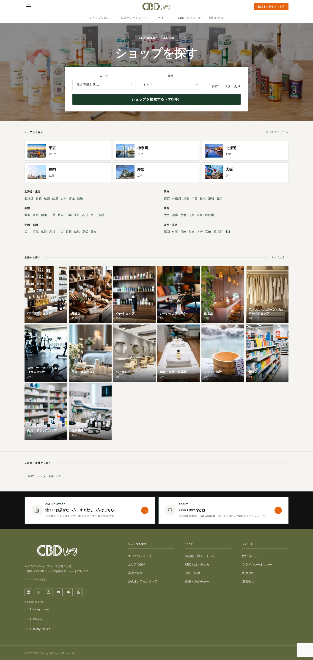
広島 (36, 231)
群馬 (219, 198)
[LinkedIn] (28, 592)
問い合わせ (216, 17)
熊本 (192, 231)
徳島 (77, 231)
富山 (93, 215)
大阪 (167, 215)
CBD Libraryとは (189, 17)
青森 (39, 198)
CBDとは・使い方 (197, 564)
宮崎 (208, 231)
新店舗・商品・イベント (201, 556)
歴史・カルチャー (197, 581)
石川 (85, 215)
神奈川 (176, 198)
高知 (93, 231)
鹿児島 (217, 231)
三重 (52, 215)
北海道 (29, 198)
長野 (77, 215)
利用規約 (248, 573)
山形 (55, 198)
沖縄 (228, 231)
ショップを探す (101, 17)
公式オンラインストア (271, 6)
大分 (200, 231)
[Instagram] (48, 592)
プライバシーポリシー (257, 564)
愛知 (27, 215)
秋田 (47, 198)
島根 (52, 231)
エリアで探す (137, 564)
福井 (102, 215)
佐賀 (175, 231)
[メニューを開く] (28, 6)
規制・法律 (192, 573)
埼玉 (186, 198)
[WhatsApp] (79, 592)
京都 (183, 215)
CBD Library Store (37, 609)
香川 (69, 231)
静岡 (44, 215)
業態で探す (135, 573)
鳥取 (44, 231)
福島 (80, 198)
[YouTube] (59, 592)
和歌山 (209, 215)
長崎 (183, 231)
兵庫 (175, 215)
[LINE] (69, 592)
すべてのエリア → (277, 132)
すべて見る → (279, 257)
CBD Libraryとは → (38, 579)
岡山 (27, 231)
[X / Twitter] (38, 592)
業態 (170, 75)
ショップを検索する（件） (156, 99)
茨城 (211, 198)
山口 (60, 231)
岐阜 (36, 215)
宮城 (72, 198)
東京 (167, 198)
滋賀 (192, 215)
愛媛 (85, 231)
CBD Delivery (33, 619)
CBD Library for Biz (37, 629)
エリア (104, 75)
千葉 (195, 198)
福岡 (167, 231)
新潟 (60, 215)
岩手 (63, 198)
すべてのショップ (140, 556)
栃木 (203, 198)
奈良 (200, 215)
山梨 (69, 215)
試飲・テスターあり (226, 86)
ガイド (164, 17)
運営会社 (248, 581)
